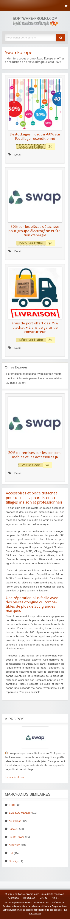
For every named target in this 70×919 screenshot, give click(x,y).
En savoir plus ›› (14, 777)
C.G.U (43, 898)
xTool (12, 804)
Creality (13, 861)
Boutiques (29, 898)
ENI (11, 853)
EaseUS (13, 829)
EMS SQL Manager (20, 812)
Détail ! (18, 154)
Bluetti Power (16, 837)
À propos (13, 898)
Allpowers (14, 845)
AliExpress (15, 821)
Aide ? (55, 898)
